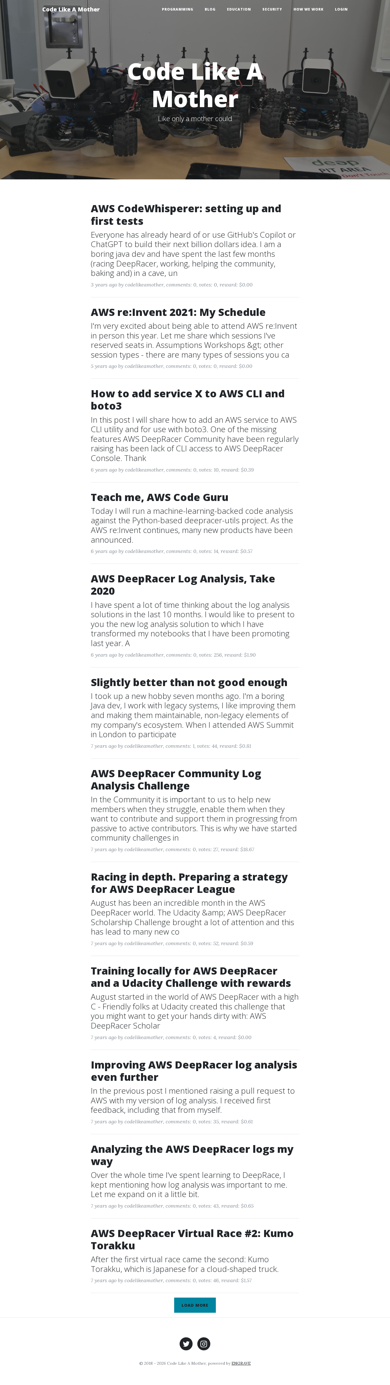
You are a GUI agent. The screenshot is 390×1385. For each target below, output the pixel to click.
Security (272, 9)
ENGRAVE (241, 1363)
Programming (177, 9)
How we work (308, 9)
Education (239, 9)
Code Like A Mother (71, 9)
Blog (210, 9)
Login (341, 9)
